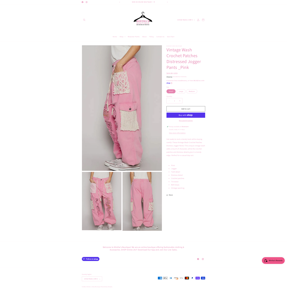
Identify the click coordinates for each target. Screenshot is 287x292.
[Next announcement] (167, 2)
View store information (177, 133)
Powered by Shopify (106, 287)
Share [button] (171, 195)
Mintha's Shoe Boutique (93, 287)
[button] (84, 19)
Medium (192, 91)
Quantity (169, 96)
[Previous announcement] (119, 2)
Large (181, 91)
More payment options (186, 120)
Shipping (169, 76)
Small (171, 91)
